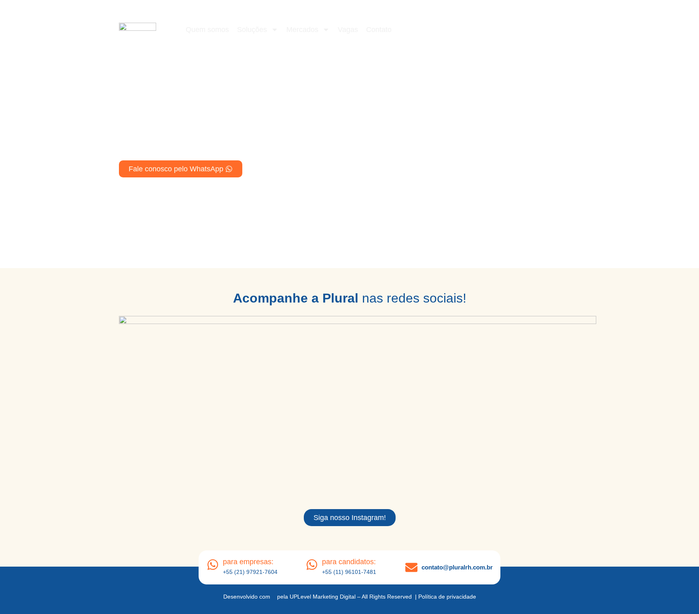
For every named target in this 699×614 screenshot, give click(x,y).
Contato (379, 30)
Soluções (252, 30)
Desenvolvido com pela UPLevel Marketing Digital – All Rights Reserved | (320, 596)
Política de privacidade (447, 596)
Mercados (302, 30)
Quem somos (207, 30)
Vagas (348, 30)
